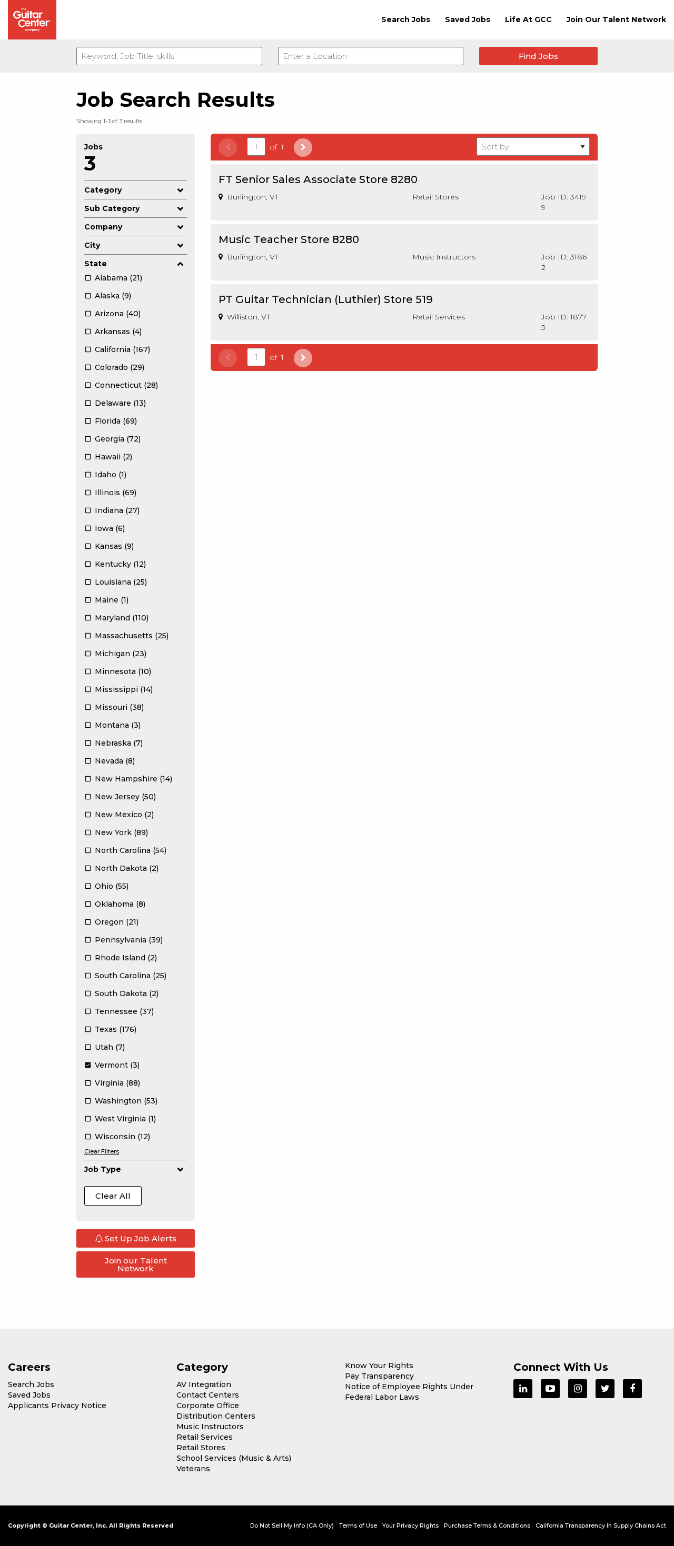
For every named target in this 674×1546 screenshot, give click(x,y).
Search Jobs (405, 19)
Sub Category (112, 208)
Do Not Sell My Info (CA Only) (292, 1525)
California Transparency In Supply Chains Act (601, 1525)
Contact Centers (207, 1395)
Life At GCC (528, 19)
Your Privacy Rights (410, 1525)
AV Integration (203, 1384)
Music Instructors (210, 1426)
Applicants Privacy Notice (57, 1405)
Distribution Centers (215, 1416)
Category (103, 190)
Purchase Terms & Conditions (487, 1525)
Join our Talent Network (136, 1264)
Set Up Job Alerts (139, 1238)
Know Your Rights (379, 1365)
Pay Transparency (379, 1376)
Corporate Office (207, 1405)
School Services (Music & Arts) (233, 1458)
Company (103, 227)
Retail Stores (200, 1447)
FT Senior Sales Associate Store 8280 (318, 179)
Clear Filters (101, 1151)
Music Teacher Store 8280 (289, 239)
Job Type (102, 1169)
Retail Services (204, 1437)
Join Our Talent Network (616, 19)
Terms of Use (358, 1525)
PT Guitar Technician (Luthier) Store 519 (326, 299)
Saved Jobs (467, 19)
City (92, 245)
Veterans (193, 1468)
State (95, 263)
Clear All (113, 1196)
